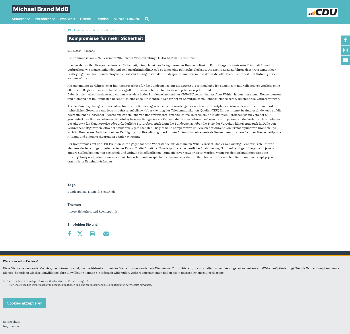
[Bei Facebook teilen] (69, 233)
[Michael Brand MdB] (69, 30)
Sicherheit (108, 191)
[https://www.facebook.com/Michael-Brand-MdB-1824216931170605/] (345, 40)
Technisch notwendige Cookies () (47, 281)
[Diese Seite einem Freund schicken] (106, 233)
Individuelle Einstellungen (68, 281)
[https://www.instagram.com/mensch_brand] (345, 50)
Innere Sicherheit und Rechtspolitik (92, 211)
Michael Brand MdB (40, 9)
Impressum (11, 326)
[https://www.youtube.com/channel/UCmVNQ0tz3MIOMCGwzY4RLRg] (345, 60)
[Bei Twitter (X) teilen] (80, 233)
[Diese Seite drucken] (92, 233)
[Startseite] (322, 10)
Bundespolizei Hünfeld (83, 191)
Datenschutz (11, 321)
